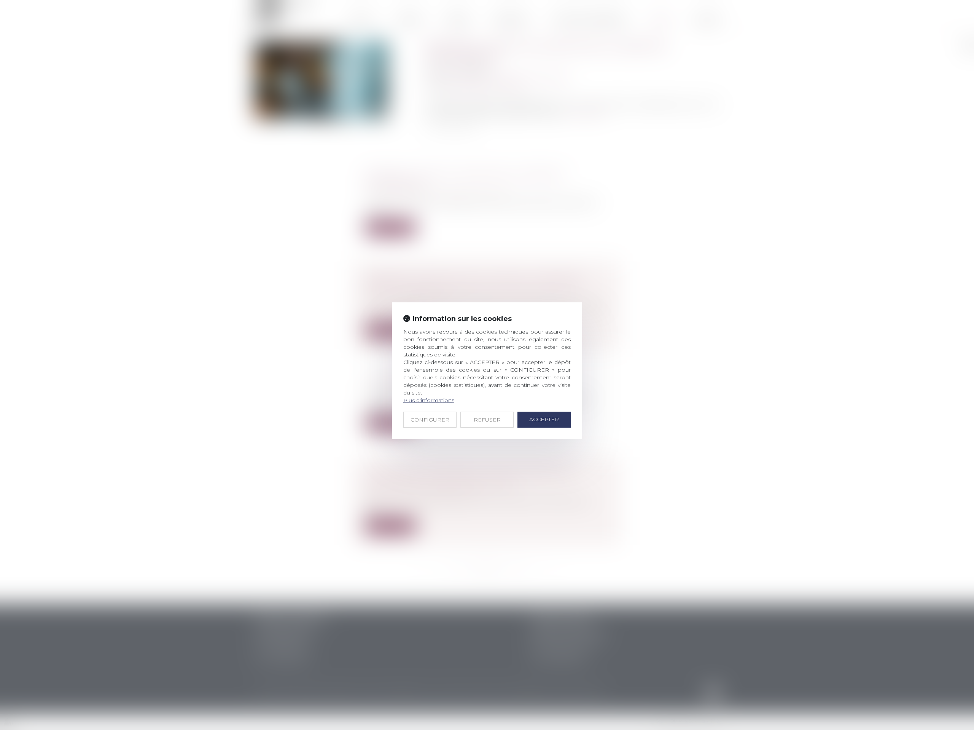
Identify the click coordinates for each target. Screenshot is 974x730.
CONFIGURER (430, 419)
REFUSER (487, 419)
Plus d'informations (428, 400)
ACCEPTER (544, 419)
